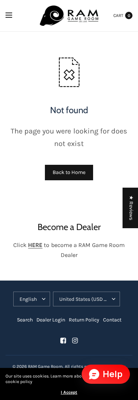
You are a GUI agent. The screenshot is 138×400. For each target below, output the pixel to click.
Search (25, 320)
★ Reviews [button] (131, 207)
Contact (112, 320)
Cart (118, 15)
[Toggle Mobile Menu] (14, 15)
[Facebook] (63, 340)
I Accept (69, 392)
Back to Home (69, 172)
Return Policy (84, 320)
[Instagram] (75, 340)
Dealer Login (50, 320)
